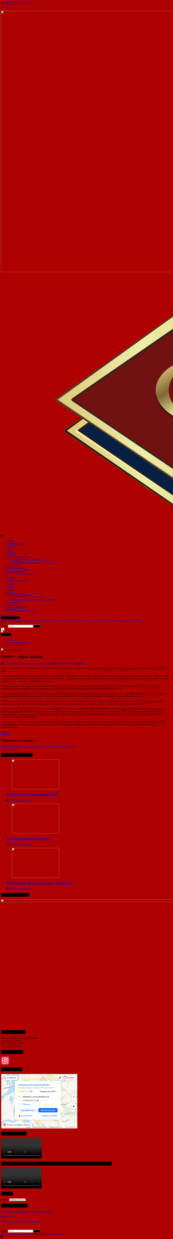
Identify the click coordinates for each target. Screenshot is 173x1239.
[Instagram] (86, 1061)
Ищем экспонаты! (9, 749)
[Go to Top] (1, 1236)
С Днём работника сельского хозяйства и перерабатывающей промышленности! (38, 746)
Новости (48, 663)
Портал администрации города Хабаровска (21, 1221)
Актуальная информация (15, 663)
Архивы (5, 1199)
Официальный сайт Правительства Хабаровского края (26, 1211)
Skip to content (8, 615)
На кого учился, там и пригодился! (17, 620)
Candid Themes (56, 1234)
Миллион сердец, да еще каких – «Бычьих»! (81, 620)
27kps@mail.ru (8, 2)
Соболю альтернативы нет (114, 620)
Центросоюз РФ (8, 1216)
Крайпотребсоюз (35, 663)
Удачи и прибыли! (134, 620)
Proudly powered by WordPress (17, 1234)
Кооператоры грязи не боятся (47, 620)
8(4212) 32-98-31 (24, 2)
